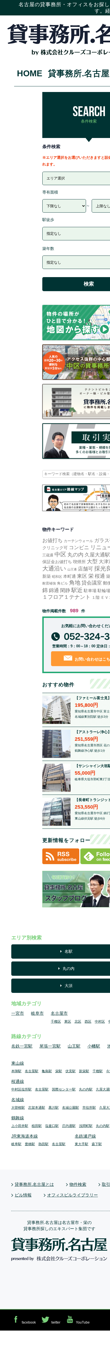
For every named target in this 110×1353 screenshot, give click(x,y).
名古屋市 (59, 1013)
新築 (46, 576)
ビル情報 (23, 1195)
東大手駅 (81, 1144)
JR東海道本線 (24, 1136)
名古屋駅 (31, 1071)
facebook (29, 1322)
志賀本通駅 (36, 1108)
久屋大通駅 (97, 555)
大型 (92, 561)
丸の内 (75, 555)
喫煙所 (79, 561)
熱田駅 (43, 1144)
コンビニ (79, 547)
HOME (29, 73)
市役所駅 (89, 1108)
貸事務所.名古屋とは (34, 1184)
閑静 (65, 590)
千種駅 (98, 1071)
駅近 (77, 590)
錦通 (54, 590)
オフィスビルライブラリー (72, 1195)
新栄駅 (84, 1071)
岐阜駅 (16, 1144)
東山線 (17, 1063)
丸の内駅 (86, 1089)
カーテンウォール (78, 541)
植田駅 (37, 1126)
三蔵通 (47, 555)
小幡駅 (93, 1046)
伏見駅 (70, 1071)
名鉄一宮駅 (21, 1046)
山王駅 (74, 1046)
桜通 (100, 576)
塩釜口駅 (52, 1126)
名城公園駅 (70, 1108)
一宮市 (17, 1013)
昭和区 (57, 577)
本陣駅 (16, 1071)
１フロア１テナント (66, 597)
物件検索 (77, 1184)
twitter (55, 1322)
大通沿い (54, 568)
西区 (88, 1021)
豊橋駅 (30, 1144)
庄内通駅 (69, 1126)
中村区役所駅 (21, 1089)
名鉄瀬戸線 (85, 1136)
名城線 (17, 1099)
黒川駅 (54, 1108)
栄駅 (58, 1071)
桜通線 (17, 1081)
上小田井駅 (19, 1126)
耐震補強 (49, 583)
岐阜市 (37, 1013)
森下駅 (97, 1144)
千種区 (56, 1021)
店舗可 (85, 569)
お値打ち (52, 540)
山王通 (72, 569)
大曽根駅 (18, 1108)
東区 (82, 576)
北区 (77, 1021)
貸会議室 (92, 583)
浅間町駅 (86, 1126)
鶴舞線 (17, 1117)
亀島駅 (47, 1071)
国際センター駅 (64, 1089)
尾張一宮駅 (50, 1046)
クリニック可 (55, 548)
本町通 (69, 576)
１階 (96, 597)
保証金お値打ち (57, 561)
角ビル (62, 583)
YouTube (83, 1322)
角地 (74, 582)
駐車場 (90, 590)
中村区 (100, 1021)
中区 (60, 554)
